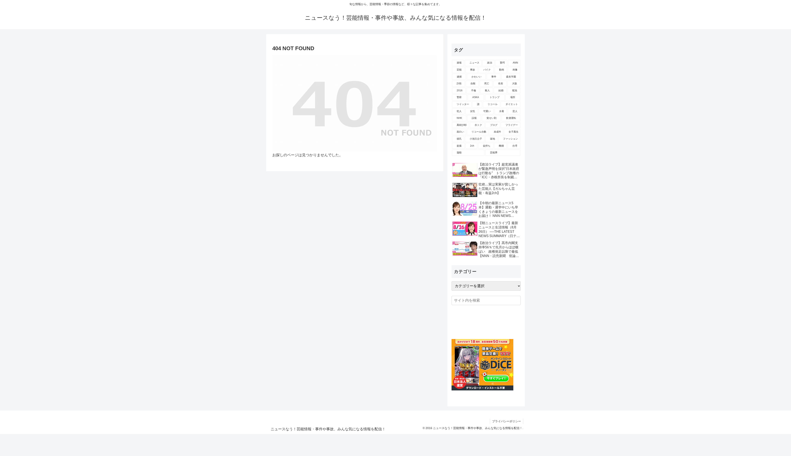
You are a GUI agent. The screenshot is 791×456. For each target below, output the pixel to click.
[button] (517, 300)
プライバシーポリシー (506, 421)
